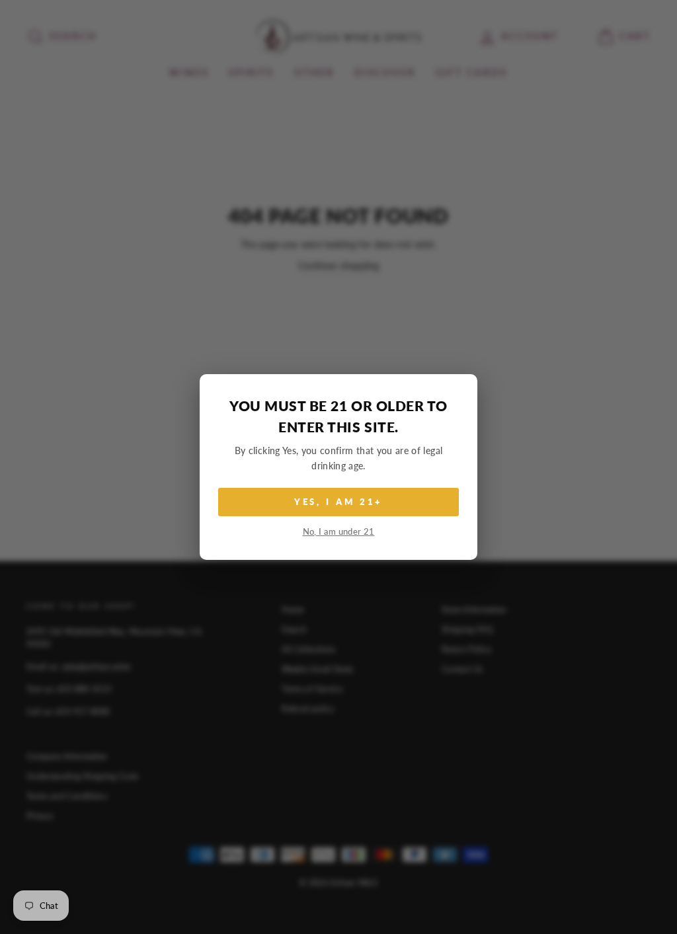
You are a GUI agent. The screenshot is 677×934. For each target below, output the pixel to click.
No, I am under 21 (339, 532)
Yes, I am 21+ (338, 501)
